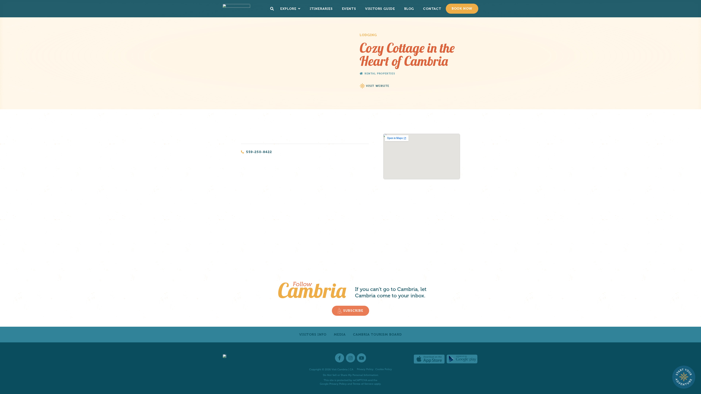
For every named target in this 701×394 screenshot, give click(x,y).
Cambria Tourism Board (377, 334)
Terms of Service (363, 383)
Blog (409, 9)
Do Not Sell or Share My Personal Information (350, 375)
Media (340, 334)
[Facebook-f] (339, 357)
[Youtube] (361, 357)
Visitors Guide (380, 9)
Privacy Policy (365, 369)
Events (349, 9)
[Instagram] (350, 357)
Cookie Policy (383, 369)
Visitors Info (313, 334)
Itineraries (321, 9)
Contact (432, 9)
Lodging (368, 35)
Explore (288, 9)
